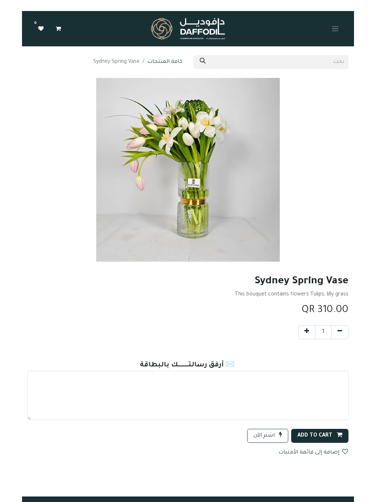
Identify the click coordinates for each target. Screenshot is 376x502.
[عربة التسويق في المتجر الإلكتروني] (58, 28)
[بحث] (203, 62)
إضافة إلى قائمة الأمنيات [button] (308, 453)
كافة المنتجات (164, 62)
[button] (319, 436)
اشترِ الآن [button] (264, 436)
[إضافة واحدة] (306, 332)
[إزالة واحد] (339, 332)
